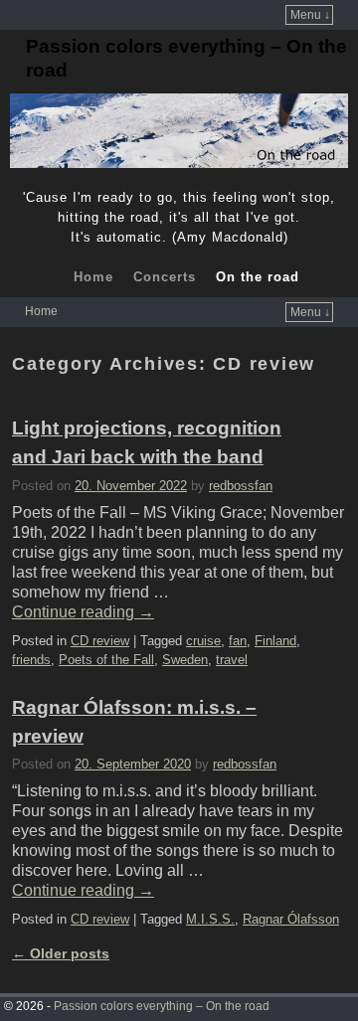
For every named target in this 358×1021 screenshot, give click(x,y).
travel (232, 659)
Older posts (60, 953)
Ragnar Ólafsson (291, 919)
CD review (100, 640)
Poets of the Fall (106, 659)
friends (31, 659)
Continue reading (83, 611)
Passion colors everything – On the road (161, 1006)
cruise (203, 640)
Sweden (185, 659)
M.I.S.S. (210, 919)
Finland (275, 640)
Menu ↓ (310, 15)
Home (93, 276)
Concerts (164, 276)
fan (238, 640)
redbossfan (240, 485)
